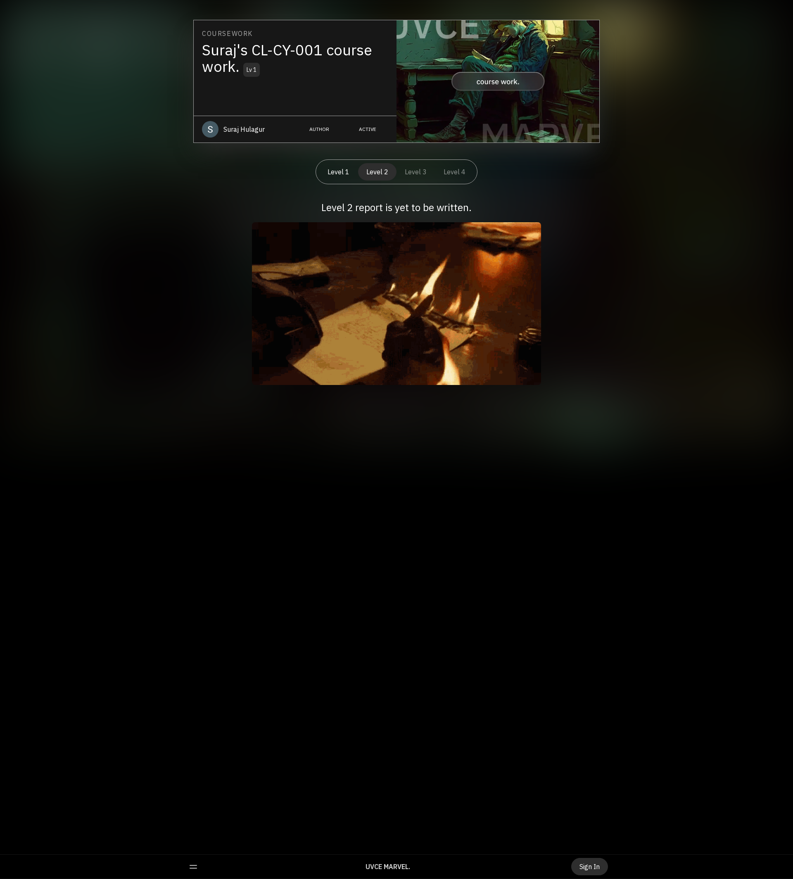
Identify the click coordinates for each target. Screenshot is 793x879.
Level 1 (338, 172)
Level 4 (454, 172)
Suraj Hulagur (244, 129)
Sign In (589, 866)
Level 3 (416, 172)
